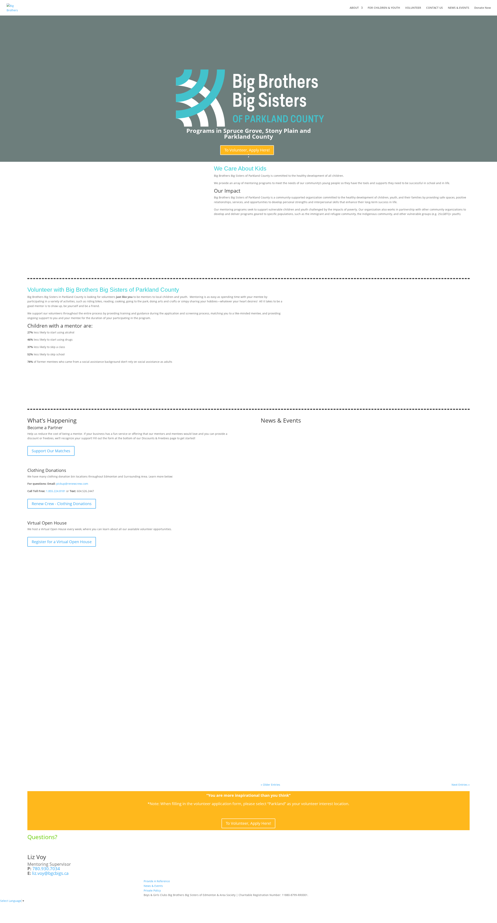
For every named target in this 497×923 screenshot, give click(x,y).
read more (271, 592)
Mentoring (289, 754)
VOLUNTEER (413, 8)
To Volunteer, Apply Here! (247, 150)
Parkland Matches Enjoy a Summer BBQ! (298, 575)
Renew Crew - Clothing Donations (62, 503)
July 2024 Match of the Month (288, 748)
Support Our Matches (51, 450)
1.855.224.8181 (55, 491)
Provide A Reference (157, 881)
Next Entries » (461, 784)
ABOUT (354, 8)
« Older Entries (270, 784)
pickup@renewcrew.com (72, 483)
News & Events (153, 886)
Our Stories (305, 754)
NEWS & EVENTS (458, 8)
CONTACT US (434, 8)
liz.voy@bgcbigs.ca (50, 873)
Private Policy (152, 890)
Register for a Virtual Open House (62, 541)
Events (288, 581)
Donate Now (482, 8)
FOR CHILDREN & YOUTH (384, 8)
